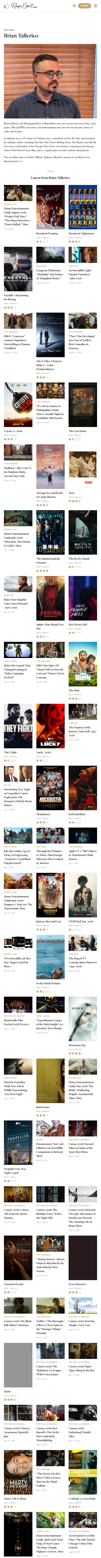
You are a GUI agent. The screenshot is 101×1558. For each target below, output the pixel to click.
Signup (85, 6)
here (21, 161)
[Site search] (74, 6)
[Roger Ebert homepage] (20, 6)
